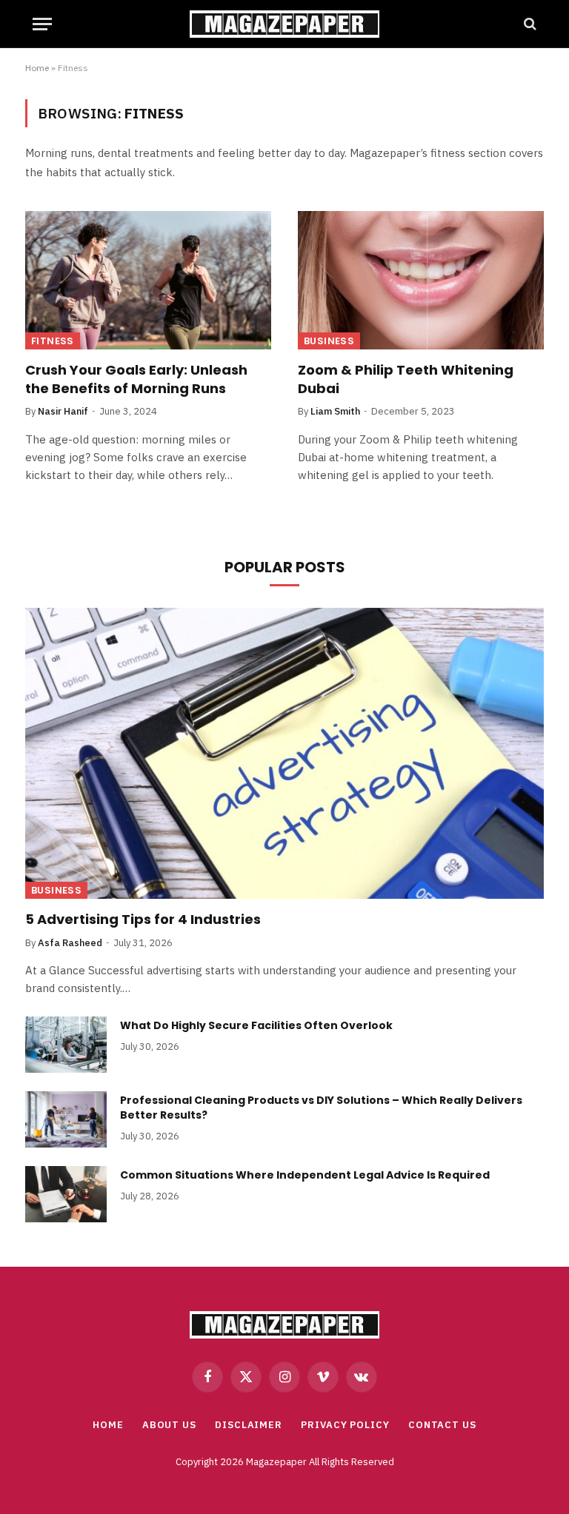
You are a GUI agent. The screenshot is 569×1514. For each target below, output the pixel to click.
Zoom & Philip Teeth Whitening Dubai (405, 379)
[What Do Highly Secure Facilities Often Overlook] (66, 1044)
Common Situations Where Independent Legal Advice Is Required (306, 1175)
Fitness (52, 341)
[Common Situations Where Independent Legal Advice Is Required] (66, 1194)
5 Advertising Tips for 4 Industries (144, 919)
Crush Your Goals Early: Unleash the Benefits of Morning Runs (136, 379)
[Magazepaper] (284, 24)
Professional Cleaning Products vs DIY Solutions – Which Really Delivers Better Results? (321, 1107)
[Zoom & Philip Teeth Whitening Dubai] (421, 280)
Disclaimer (248, 1424)
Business (329, 341)
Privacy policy (345, 1424)
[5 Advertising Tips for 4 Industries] (284, 754)
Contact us (442, 1424)
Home (37, 67)
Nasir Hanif (63, 411)
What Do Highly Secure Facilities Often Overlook (257, 1025)
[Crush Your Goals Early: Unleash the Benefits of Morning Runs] (148, 280)
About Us (169, 1424)
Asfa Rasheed (70, 943)
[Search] (528, 24)
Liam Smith (335, 411)
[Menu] (42, 24)
